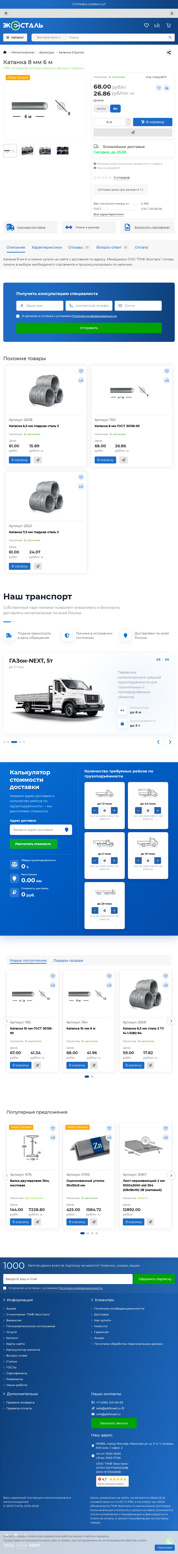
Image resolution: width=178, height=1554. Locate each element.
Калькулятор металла (23, 1349)
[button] (87, 1077)
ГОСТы (11, 1367)
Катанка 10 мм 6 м (80, 1028)
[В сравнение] (166, 88)
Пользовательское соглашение (30, 1326)
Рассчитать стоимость (33, 844)
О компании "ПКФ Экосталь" (28, 1314)
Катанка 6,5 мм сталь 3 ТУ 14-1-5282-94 (143, 1030)
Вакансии (13, 1320)
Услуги (11, 1332)
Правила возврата (20, 1402)
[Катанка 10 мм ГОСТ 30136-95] (32, 994)
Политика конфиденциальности (119, 1308)
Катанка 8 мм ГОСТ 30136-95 (117, 426)
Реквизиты (14, 1379)
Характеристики (47, 247)
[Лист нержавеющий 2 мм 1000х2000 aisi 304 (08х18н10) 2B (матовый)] (145, 1146)
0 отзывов (122, 178)
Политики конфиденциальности (94, 316)
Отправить (89, 328)
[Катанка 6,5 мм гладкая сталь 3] (46, 390)
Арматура (46, 52)
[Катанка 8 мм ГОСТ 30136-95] (132, 390)
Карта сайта (15, 1343)
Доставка (101, 1314)
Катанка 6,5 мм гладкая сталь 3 (34, 426)
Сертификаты (16, 1373)
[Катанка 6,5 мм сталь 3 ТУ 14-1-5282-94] (145, 994)
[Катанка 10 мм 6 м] (89, 994)
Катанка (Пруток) (71, 52)
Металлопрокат (23, 52)
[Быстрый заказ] (133, 132)
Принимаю (164, 1547)
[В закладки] (158, 88)
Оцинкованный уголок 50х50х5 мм (85, 1183)
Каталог (12, 1338)
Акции (11, 1308)
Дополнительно (22, 1394)
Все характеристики (109, 214)
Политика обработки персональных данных (128, 1343)
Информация (20, 1300)
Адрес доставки (23, 821)
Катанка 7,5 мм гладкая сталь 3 (34, 532)
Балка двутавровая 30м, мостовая (29, 1183)
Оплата (141, 247)
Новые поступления (28, 960)
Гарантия (101, 1332)
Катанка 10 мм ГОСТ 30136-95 (31, 1030)
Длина (99, 100)
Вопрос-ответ (111, 247)
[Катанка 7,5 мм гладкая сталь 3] (46, 496)
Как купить (102, 1320)
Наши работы (17, 1385)
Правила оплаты (19, 1408)
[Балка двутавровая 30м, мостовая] (32, 1146)
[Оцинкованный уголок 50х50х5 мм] (89, 1146)
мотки (101, 108)
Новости (100, 1326)
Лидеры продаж (68, 960)
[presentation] (7, 1021)
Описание (16, 247)
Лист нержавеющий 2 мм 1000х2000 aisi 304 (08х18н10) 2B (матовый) (144, 1185)
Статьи (11, 1361)
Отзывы (78, 247)
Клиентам (104, 1300)
